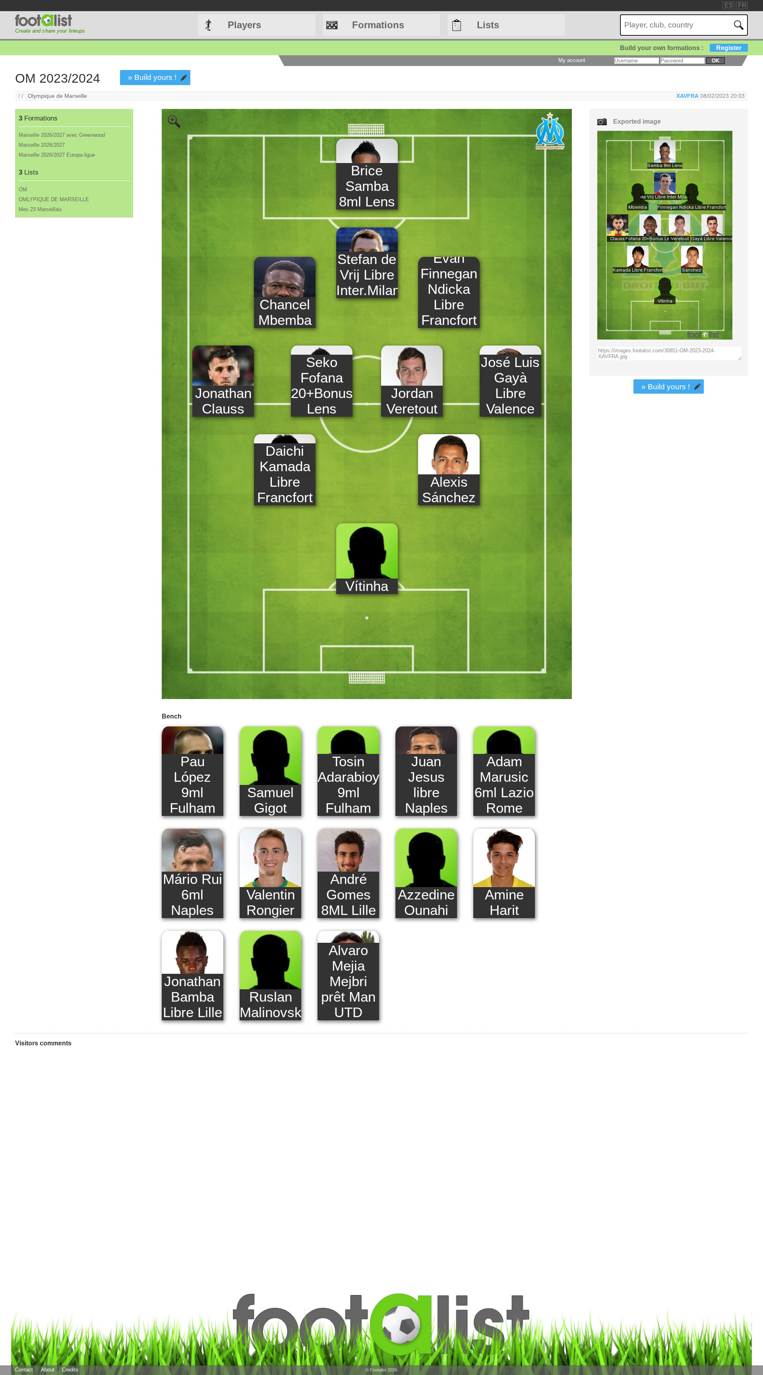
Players (244, 24)
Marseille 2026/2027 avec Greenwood (62, 135)
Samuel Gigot (270, 800)
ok (715, 61)
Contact (24, 1370)
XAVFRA (687, 96)
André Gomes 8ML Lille (348, 895)
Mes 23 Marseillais (40, 209)
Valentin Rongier (270, 902)
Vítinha (366, 586)
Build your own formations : (681, 48)
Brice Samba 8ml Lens (367, 186)
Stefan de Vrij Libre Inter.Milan (367, 275)
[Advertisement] (73, 349)
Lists (488, 24)
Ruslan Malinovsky (270, 1004)
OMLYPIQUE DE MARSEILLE (54, 199)
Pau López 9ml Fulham (192, 785)
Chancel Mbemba (285, 312)
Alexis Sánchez (449, 489)
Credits (70, 1370)
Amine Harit (504, 902)
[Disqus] (293, 1159)
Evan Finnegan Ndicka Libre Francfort (448, 289)
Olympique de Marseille (57, 96)
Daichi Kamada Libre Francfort (285, 474)
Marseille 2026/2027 (42, 145)
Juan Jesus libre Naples (426, 785)
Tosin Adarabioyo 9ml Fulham (348, 785)
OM (23, 189)
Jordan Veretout (412, 401)
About (47, 1370)
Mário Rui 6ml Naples (192, 895)
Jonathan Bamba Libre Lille (192, 997)
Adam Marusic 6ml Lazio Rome (504, 785)
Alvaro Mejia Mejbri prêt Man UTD (348, 981)
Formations (378, 24)
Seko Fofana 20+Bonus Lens (321, 385)
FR (742, 5)
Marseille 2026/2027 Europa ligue (57, 155)
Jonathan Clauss (223, 401)
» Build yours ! (152, 77)
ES (728, 5)
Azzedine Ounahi (426, 902)
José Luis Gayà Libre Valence (510, 385)
